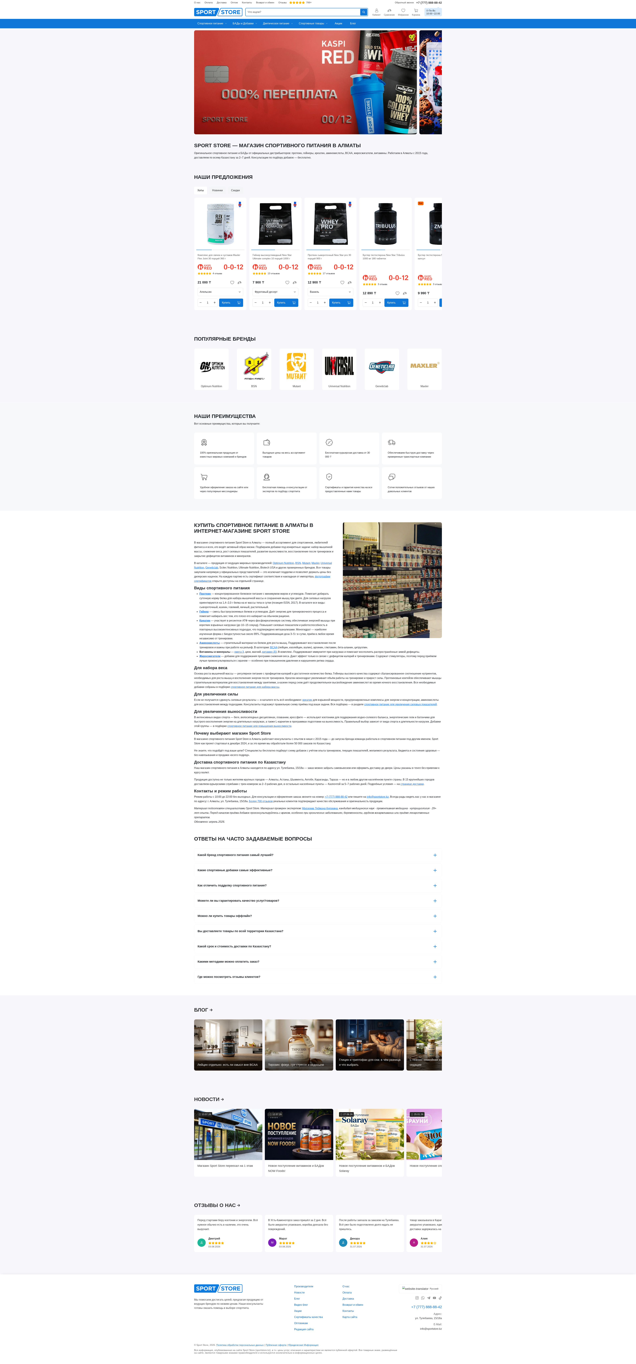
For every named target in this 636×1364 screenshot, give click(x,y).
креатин (307, 699)
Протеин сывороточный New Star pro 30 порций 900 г (329, 257)
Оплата (209, 2)
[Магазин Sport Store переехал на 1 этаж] (228, 1134)
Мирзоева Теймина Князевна (320, 808)
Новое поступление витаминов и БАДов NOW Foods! (296, 1168)
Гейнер (204, 611)
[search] (306, 12)
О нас (197, 2)
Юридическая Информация (303, 1345)
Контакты (247, 2)
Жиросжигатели (209, 656)
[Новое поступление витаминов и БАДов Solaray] (370, 1134)
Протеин (205, 593)
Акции (298, 1311)
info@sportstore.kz (378, 797)
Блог (297, 1298)
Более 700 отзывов (261, 801)
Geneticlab (211, 567)
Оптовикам (301, 1323)
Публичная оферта (276, 1345)
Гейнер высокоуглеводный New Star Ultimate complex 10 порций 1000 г (272, 257)
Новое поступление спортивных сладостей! (440, 1165)
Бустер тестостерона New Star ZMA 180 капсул (439, 257)
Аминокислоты (209, 643)
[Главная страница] (218, 12)
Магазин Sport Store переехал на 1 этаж (225, 1165)
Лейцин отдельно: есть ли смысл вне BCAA (227, 1064)
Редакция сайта (304, 1329)
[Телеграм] (428, 1298)
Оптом (234, 2)
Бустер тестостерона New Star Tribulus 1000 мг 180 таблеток (384, 257)
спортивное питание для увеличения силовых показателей (400, 704)
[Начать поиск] (363, 12)
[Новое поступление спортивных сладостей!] (440, 1134)
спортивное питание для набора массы (255, 687)
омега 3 (239, 651)
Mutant (306, 563)
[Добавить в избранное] (232, 282)
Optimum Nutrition (283, 563)
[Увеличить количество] (215, 303)
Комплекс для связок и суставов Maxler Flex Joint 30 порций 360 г (219, 257)
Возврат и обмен (265, 2)
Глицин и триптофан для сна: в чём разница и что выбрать (369, 1062)
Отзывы (282, 2)
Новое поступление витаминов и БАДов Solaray (367, 1168)
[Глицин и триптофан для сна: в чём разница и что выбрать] (370, 1045)
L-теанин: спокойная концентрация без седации (437, 1062)
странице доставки (412, 784)
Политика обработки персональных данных (240, 1345)
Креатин (204, 620)
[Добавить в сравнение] (239, 282)
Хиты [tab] (200, 190)
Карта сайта (350, 1317)
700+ (309, 2)
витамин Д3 (269, 651)
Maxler (315, 563)
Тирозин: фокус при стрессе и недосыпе (296, 1064)
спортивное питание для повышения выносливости (259, 726)
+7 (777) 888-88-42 (429, 2)
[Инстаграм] (417, 1298)
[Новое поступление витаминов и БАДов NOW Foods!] (299, 1134)
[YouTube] (434, 1298)
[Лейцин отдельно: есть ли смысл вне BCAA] (228, 1045)
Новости (299, 1292)
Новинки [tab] (217, 190)
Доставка (222, 2)
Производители (303, 1286)
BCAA (273, 647)
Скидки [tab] (235, 190)
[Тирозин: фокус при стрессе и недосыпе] (299, 1045)
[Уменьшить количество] (201, 303)
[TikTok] (440, 1298)
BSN (298, 563)
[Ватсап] (422, 1298)
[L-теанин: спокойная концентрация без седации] (440, 1045)
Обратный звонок (404, 2)
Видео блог (301, 1304)
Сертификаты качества (308, 1317)
